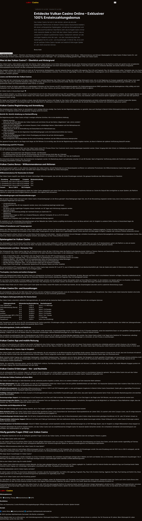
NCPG (31, 498)
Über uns (3, 504)
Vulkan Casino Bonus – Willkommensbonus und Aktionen (83, 55)
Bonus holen (38, 49)
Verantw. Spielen (69, 504)
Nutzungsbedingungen (32, 504)
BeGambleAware (22, 498)
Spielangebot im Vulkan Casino (111, 55)
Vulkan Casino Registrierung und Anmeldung (50, 55)
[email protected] (18, 511)
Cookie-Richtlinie (19, 504)
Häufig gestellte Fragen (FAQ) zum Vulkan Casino (82, 56)
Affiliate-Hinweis (45, 504)
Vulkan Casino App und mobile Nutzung (22, 56)
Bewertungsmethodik (57, 504)
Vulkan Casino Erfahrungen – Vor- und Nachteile (50, 56)
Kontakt (77, 504)
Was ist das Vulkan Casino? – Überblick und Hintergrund (18, 55)
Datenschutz (10, 504)
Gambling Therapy (9, 498)
